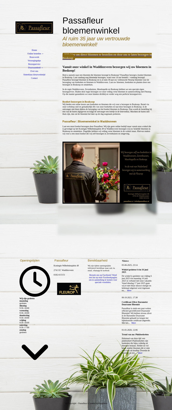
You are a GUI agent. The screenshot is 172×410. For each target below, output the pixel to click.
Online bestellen (34, 53)
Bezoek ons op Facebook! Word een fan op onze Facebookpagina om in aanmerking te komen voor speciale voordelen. (103, 278)
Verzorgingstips (34, 60)
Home (34, 50)
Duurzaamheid (34, 67)
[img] (34, 27)
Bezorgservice (34, 64)
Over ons (34, 71)
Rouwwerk (34, 57)
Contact (34, 78)
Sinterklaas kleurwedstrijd (34, 74)
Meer (129, 290)
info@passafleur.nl (61, 279)
